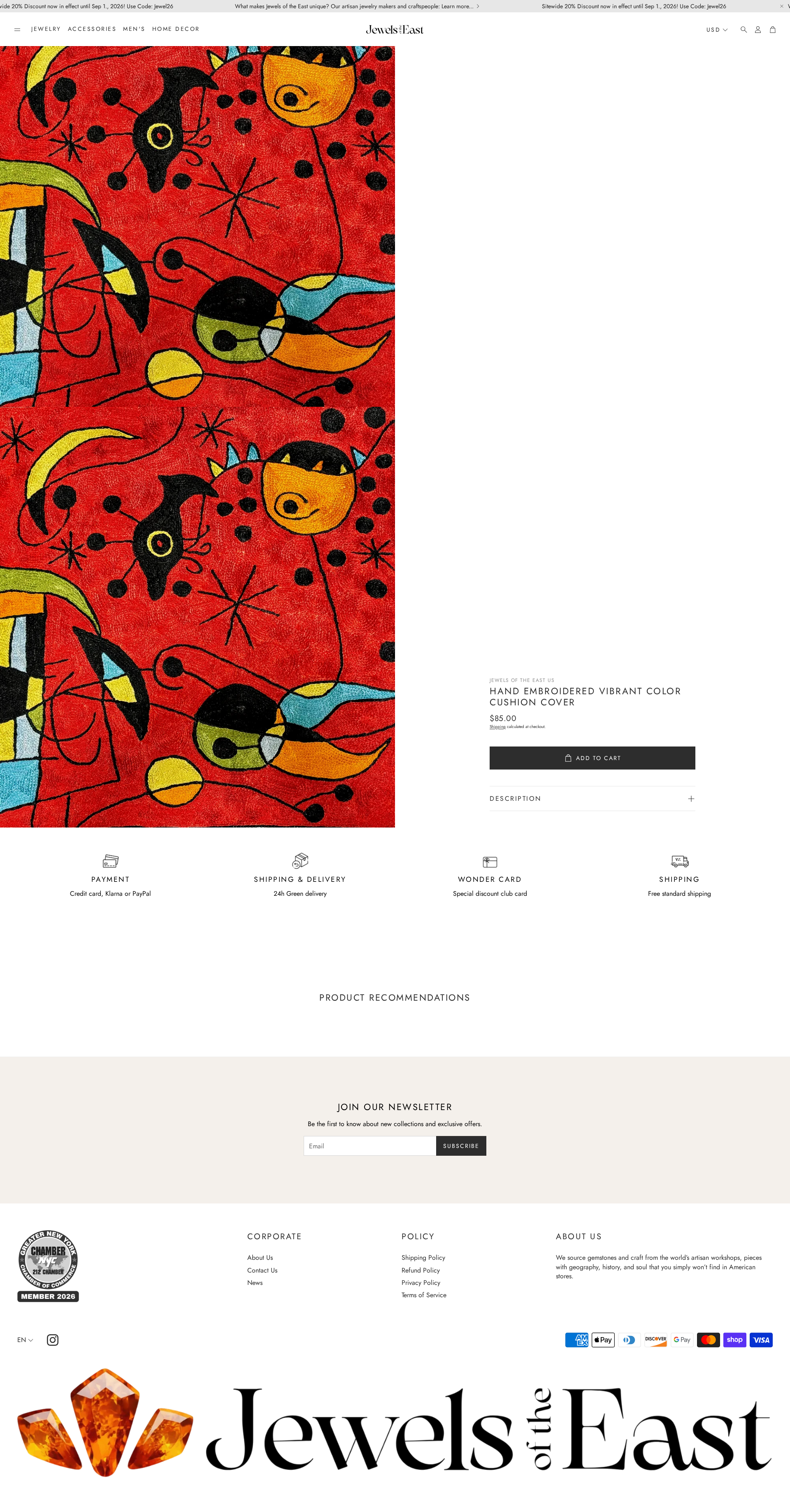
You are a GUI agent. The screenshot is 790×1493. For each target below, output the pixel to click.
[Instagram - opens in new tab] (52, 1340)
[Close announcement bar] (782, 6)
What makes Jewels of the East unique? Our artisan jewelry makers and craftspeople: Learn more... (354, 6)
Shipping (498, 726)
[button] (17, 29)
